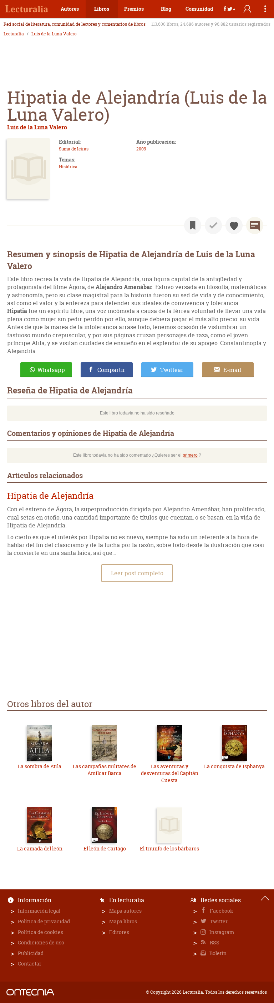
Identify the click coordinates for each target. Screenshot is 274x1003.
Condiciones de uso (41, 942)
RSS (214, 942)
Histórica (68, 167)
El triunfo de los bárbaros (169, 848)
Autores (70, 8)
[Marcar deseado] (234, 225)
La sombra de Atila (39, 766)
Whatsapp (51, 370)
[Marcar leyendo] (192, 225)
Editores (119, 932)
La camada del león (39, 848)
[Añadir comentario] (254, 225)
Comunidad (199, 8)
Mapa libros (123, 921)
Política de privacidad (44, 921)
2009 (141, 149)
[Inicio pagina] (265, 898)
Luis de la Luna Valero (54, 34)
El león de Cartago (104, 848)
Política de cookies (40, 932)
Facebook (221, 910)
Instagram (221, 932)
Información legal (39, 910)
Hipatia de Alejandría (50, 496)
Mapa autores (125, 910)
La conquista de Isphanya (234, 766)
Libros (101, 8)
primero (190, 455)
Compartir (111, 370)
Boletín (217, 953)
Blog (166, 8)
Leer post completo (137, 573)
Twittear (171, 370)
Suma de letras (73, 149)
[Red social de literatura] (27, 9)
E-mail (232, 370)
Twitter (218, 921)
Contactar (29, 963)
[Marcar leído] (213, 225)
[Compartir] (229, 9)
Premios (134, 8)
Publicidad (31, 953)
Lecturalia (14, 34)
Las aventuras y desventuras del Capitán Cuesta (169, 773)
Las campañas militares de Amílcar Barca (104, 770)
